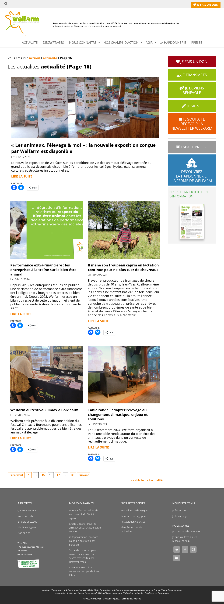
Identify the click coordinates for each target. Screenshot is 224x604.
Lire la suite (21, 176)
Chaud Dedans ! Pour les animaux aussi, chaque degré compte (85, 527)
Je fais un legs (179, 516)
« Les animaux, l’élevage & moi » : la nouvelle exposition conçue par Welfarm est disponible (83, 148)
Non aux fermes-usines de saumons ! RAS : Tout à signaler (83, 514)
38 (72, 475)
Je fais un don (179, 510)
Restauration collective (133, 521)
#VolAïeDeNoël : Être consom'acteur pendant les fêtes (84, 571)
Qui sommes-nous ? (29, 510)
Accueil (34, 58)
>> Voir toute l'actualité (147, 480)
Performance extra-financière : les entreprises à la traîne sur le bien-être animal (43, 270)
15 (43, 475)
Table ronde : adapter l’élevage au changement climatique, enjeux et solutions (118, 414)
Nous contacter (26, 516)
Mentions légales (27, 527)
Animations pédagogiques (135, 510)
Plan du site (24, 532)
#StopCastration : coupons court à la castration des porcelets (83, 541)
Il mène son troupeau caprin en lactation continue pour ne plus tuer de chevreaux (123, 267)
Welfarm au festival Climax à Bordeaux (44, 410)
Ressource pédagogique (134, 516)
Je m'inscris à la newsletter (186, 531)
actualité (50, 58)
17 (58, 475)
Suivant (84, 475)
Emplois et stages (27, 521)
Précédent (16, 475)
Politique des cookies (131, 599)
